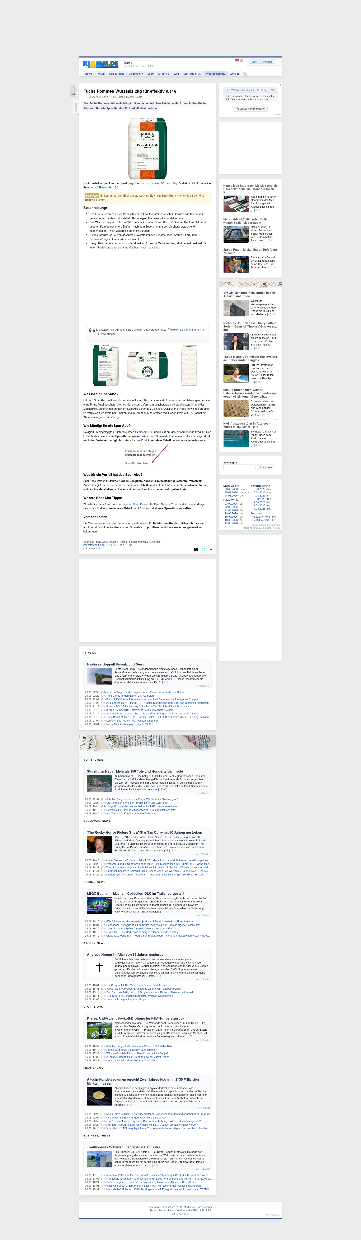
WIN (176, 73)
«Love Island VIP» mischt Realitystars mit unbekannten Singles (250, 358)
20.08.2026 (231, 513)
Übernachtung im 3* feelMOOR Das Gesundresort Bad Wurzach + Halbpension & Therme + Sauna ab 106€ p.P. (169, 871)
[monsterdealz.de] (93, 544)
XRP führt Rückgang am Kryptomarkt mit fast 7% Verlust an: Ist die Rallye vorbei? (152, 1124)
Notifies (277, 527)
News (88, 73)
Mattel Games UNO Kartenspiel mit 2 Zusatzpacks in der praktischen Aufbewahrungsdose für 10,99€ (163, 860)
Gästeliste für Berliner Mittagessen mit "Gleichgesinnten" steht (141, 809)
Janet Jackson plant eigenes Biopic (126, 999)
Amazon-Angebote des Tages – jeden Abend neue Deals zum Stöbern (146, 692)
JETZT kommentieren (252, 108)
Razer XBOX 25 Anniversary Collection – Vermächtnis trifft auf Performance (148, 706)
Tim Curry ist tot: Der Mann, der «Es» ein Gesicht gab (136, 985)
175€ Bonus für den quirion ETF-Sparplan (130, 695)
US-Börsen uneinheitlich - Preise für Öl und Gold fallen (137, 802)
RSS (208, 1210)
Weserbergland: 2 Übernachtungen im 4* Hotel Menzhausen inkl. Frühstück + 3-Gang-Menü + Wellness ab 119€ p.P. (172, 863)
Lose (150, 73)
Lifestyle (163, 73)
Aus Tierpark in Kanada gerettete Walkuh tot (131, 813)
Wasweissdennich (241, 90)
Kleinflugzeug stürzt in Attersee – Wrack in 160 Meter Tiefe (139, 1046)
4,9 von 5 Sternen (190, 329)
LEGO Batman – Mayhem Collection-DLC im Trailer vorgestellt (135, 893)
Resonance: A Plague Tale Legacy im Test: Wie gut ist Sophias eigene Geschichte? (153, 924)
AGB (179, 1207)
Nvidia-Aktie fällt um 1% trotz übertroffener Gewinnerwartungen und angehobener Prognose (158, 1114)
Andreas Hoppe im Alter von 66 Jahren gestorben (126, 954)
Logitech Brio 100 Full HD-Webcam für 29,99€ (132, 720)
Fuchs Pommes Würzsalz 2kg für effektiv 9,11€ (129, 91)
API (202, 1210)
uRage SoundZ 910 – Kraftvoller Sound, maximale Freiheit (139, 709)
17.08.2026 (231, 523)
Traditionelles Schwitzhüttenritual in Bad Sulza (123, 1147)
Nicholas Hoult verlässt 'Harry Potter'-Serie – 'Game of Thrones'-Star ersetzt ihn (250, 326)
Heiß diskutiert (260, 520)
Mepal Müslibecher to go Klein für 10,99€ (129, 724)
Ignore (267, 527)
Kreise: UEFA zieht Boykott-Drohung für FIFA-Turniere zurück (135, 1018)
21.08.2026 (231, 510)
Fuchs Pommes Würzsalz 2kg (158, 183)
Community (136, 73)
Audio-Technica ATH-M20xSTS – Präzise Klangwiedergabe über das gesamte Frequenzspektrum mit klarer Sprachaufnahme (177, 702)
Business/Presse (97, 1135)
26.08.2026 (231, 489)
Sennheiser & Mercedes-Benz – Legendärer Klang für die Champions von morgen (153, 713)
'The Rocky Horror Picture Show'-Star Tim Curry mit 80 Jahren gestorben (144, 832)
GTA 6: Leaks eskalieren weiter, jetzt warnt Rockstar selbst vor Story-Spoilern (149, 921)
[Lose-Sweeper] (245, 74)
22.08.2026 (231, 506)
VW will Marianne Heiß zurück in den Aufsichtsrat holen (249, 294)
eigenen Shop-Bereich (136, 504)
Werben (235, 73)
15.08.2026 (258, 492)
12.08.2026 (258, 502)
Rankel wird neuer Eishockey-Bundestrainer (131, 1049)
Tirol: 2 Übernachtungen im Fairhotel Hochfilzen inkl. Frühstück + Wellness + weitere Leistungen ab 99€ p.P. (167, 867)
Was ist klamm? (215, 73)
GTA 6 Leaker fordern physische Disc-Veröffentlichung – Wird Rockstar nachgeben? (153, 1121)
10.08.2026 (258, 508)
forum (278, 114)
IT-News (89, 652)
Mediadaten (190, 1207)
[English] (241, 61)
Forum (101, 73)
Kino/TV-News (94, 942)
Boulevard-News (97, 820)
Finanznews (93, 1067)
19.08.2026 (231, 516)
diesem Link (146, 432)
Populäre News (261, 516)
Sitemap (154, 1207)
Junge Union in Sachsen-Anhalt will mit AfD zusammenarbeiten (142, 806)
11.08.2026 (258, 505)
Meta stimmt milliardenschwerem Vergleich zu (132, 1060)
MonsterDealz (134, 97)
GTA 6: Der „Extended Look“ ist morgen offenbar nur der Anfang (142, 932)
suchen (267, 467)
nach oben (271, 1215)
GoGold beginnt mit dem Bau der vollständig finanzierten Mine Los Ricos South (151, 1182)
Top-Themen (93, 759)
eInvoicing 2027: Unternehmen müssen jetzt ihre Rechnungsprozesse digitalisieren (153, 1185)
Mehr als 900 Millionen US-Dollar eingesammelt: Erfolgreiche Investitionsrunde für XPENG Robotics (163, 1189)
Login (254, 61)
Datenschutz (168, 1207)
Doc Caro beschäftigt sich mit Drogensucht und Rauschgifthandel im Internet (149, 992)
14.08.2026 (258, 495)
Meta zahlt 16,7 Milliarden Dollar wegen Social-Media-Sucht (246, 221)
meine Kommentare (253, 527)
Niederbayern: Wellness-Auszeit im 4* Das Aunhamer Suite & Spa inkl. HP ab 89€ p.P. (155, 874)
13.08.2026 (258, 498)
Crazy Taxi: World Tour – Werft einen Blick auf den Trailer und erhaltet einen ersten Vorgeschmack (161, 935)
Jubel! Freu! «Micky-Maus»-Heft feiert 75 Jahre (250, 251)
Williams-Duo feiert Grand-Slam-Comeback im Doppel (137, 1053)
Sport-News (93, 1006)
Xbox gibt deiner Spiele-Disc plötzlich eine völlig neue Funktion (142, 928)
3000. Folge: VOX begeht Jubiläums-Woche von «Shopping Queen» (145, 988)
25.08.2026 (231, 492)
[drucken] (73, 93)
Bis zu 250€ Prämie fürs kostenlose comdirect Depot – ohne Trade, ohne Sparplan (152, 699)
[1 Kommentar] (91, 548)
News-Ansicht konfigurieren (266, 524)
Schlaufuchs (116, 73)
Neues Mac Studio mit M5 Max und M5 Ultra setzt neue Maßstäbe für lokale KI (250, 188)
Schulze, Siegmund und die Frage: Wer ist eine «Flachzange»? (142, 799)
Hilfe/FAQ (192, 1210)
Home (153, 1210)
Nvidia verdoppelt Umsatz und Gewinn (117, 664)
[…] (161, 682)
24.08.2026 (231, 495)
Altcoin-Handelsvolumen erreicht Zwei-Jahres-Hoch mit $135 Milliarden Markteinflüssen (143, 1081)
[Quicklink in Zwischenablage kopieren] (73, 88)
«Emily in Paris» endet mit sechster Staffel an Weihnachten (139, 995)
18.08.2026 (231, 520)
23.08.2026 (231, 503)
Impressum (205, 1207)
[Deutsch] (237, 61)
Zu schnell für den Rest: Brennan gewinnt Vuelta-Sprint (137, 1056)
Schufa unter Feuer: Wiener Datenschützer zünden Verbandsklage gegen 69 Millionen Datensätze (250, 393)
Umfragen (192, 73)
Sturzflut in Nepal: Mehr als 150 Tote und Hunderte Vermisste (135, 771)
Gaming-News (94, 881)
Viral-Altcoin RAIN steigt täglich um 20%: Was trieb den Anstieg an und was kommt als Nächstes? (161, 1128)
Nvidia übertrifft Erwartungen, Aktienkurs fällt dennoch (136, 1117)
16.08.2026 (258, 489)
